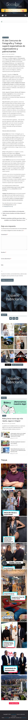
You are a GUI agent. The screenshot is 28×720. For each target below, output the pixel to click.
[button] (14, 477)
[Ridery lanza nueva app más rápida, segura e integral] (14, 407)
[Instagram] (13, 318)
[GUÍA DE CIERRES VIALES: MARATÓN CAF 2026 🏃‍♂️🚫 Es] (20, 329)
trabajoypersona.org (8, 206)
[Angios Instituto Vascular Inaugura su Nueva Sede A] (7, 356)
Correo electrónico (6, 258)
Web (2, 265)
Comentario (4, 234)
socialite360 (12, 54)
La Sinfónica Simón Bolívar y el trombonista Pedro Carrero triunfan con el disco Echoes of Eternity (14, 213)
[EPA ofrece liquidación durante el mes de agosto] (5, 443)
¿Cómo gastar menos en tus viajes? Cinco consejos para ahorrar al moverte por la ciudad (18, 435)
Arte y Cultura (5, 37)
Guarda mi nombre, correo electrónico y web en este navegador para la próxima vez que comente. (14, 274)
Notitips (4, 415)
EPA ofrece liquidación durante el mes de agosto (18, 442)
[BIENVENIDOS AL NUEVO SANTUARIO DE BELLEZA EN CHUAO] (7, 329)
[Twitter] (10, 318)
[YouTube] (17, 318)
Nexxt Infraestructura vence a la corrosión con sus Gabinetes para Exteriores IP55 (18, 450)
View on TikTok (14, 703)
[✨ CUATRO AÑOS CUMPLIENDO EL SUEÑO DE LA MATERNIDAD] (20, 343)
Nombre (3, 252)
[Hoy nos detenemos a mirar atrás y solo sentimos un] (20, 356)
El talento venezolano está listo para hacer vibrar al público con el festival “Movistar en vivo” (13, 219)
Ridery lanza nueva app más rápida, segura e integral (12, 419)
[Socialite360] (2, 15)
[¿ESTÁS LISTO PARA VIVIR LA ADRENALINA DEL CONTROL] (7, 343)
